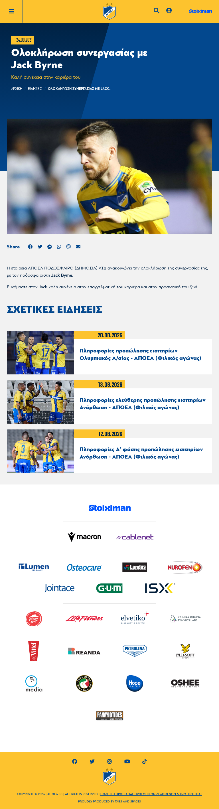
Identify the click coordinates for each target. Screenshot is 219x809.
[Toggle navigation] (16, 11)
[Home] (109, 13)
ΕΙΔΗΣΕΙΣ (35, 89)
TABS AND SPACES (128, 801)
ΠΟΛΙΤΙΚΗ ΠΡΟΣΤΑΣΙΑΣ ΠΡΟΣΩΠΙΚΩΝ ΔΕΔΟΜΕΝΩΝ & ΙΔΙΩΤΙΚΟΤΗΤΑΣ (151, 794)
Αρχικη (16, 89)
